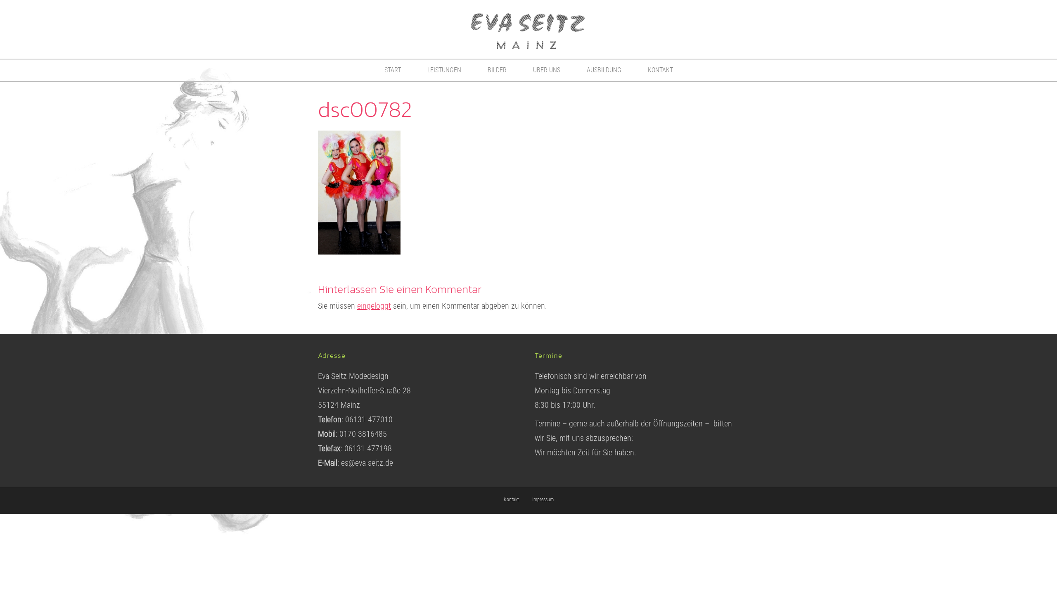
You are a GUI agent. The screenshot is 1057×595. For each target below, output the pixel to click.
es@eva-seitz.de (367, 463)
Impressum (543, 499)
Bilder (497, 70)
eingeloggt (374, 306)
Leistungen (444, 70)
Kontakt (660, 70)
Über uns (546, 70)
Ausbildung (604, 70)
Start (392, 70)
